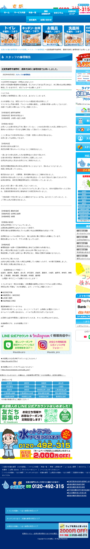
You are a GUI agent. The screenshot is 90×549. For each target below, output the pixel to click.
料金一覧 (32, 12)
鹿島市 (43, 386)
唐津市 (26, 383)
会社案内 (32, 19)
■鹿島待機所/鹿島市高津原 (76, 496)
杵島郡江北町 (27, 396)
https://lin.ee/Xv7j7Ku (9, 361)
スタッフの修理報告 (37, 49)
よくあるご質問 (70, 467)
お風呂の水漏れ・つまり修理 (60, 472)
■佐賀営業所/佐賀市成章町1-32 (78, 481)
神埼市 (26, 390)
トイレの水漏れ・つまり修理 (13, 472)
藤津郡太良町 (61, 396)
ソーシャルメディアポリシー (50, 470)
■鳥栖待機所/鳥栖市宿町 (76, 484)
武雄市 (26, 386)
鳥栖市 (43, 383)
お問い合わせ (46, 19)
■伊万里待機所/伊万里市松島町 (78, 490)
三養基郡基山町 (61, 390)
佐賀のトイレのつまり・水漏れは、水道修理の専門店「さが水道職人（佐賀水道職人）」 (33, 375)
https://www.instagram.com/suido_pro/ (15, 370)
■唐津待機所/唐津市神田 (76, 487)
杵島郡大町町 (9, 396)
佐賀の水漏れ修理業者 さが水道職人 (14, 49)
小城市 (60, 386)
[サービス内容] (15, 12)
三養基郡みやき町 (26, 393)
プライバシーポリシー (29, 470)
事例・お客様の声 (46, 12)
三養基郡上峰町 (9, 393)
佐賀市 (9, 383)
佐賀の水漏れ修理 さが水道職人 (14, 467)
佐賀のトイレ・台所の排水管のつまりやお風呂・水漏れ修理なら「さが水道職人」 (52, 533)
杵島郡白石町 (44, 396)
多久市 (60, 383)
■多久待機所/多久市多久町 (76, 493)
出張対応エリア (72, 12)
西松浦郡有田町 (61, 393)
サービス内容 (19, 12)
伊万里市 (9, 386)
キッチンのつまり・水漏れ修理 (37, 472)
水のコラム (59, 12)
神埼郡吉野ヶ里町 (43, 390)
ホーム (6, 12)
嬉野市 (9, 390)
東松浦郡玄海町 (44, 393)
